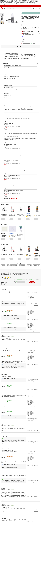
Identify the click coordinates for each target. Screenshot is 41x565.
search (31, 8)
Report (19, 126)
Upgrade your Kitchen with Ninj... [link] (13, 265)
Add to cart (23, 24)
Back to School (8, 0)
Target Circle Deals (22, 3)
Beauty (13, 1)
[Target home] (2, 8)
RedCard (6, 4)
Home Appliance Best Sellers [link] (22, 265)
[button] (24, 19)
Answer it (6, 121)
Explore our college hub (33, 13)
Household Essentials (7, 1)
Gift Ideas (23, 2)
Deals (3, 3)
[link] (24, 19)
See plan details (27, 28)
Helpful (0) (13, 126)
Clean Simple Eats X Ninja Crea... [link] (36, 265)
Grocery (3, 1)
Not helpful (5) (14, 136)
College (11, 0)
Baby (11, 1)
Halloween (13, 0)
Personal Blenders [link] (3, 265)
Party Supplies (20, 2)
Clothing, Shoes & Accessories (19, 0)
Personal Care (16, 1)
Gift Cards (26, 2)
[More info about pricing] (39, 21)
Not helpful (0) (16, 126)
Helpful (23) (10, 136)
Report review (36, 292)
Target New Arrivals (3, 0)
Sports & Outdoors (21, 1)
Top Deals (18, 3)
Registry (3, 4)
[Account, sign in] (35, 8)
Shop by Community (31, 2)
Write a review (32, 282)
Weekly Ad (26, 3)
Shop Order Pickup (30, 3)
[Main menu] (4, 8)
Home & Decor (26, 0)
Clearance (5, 3)
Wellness (28, 1)
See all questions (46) (7, 198)
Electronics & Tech (4, 2)
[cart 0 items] (39, 8)
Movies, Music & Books (14, 2)
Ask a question (14, 198)
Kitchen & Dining (30, 0)
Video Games (9, 2)
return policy (24, 109)
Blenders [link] (8, 265)
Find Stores (12, 4)
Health (26, 1)
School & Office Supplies (32, 1)
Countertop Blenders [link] (29, 265)
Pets (24, 1)
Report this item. (24, 99)
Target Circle (9, 4)
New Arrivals (8, 3)
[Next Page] (40, 213)
